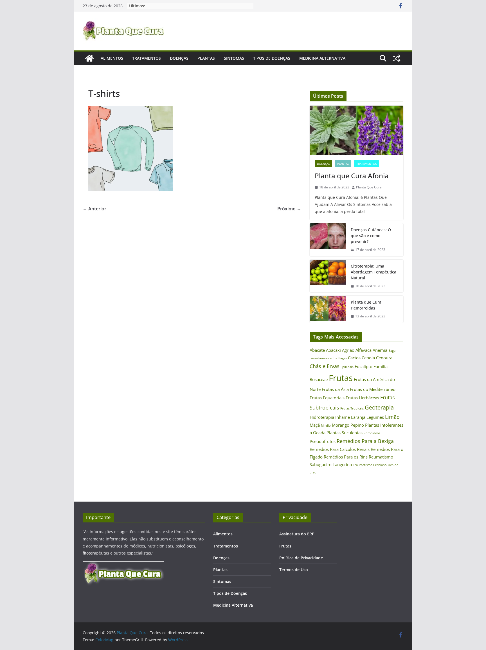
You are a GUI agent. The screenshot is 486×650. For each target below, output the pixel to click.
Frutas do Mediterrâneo (372, 389)
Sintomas (234, 58)
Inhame (342, 417)
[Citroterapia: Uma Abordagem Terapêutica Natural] (328, 276)
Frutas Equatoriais (327, 397)
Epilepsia (347, 367)
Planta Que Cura (369, 187)
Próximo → (289, 209)
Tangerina (342, 464)
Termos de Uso (293, 569)
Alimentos (112, 58)
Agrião (348, 350)
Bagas (342, 358)
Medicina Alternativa (322, 58)
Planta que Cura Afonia (352, 175)
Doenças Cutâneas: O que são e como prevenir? (371, 235)
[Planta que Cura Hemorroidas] (328, 309)
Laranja (358, 417)
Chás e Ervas (324, 366)
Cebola (368, 357)
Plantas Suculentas (345, 432)
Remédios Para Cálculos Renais (340, 449)
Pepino (357, 425)
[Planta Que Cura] (89, 58)
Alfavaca (364, 350)
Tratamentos (146, 58)
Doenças (179, 58)
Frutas (341, 378)
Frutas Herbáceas (362, 397)
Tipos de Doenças (271, 58)
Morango (340, 425)
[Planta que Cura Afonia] (356, 130)
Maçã (315, 425)
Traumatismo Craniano (370, 465)
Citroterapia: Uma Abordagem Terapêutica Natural (373, 272)
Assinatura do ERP (296, 534)
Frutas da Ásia (335, 389)
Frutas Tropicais (352, 408)
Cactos (354, 357)
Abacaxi (333, 350)
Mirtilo (326, 426)
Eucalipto (363, 366)
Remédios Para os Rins (346, 457)
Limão (392, 416)
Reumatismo (381, 457)
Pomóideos (372, 433)
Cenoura (384, 357)
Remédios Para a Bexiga (365, 441)
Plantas (206, 58)
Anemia (380, 350)
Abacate (317, 350)
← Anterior (94, 209)
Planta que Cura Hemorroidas (366, 305)
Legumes (375, 417)
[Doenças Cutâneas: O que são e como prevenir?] (328, 239)
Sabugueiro (321, 464)
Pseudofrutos (323, 441)
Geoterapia (379, 407)
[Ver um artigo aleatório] (396, 58)
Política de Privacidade (301, 557)
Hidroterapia (322, 417)
